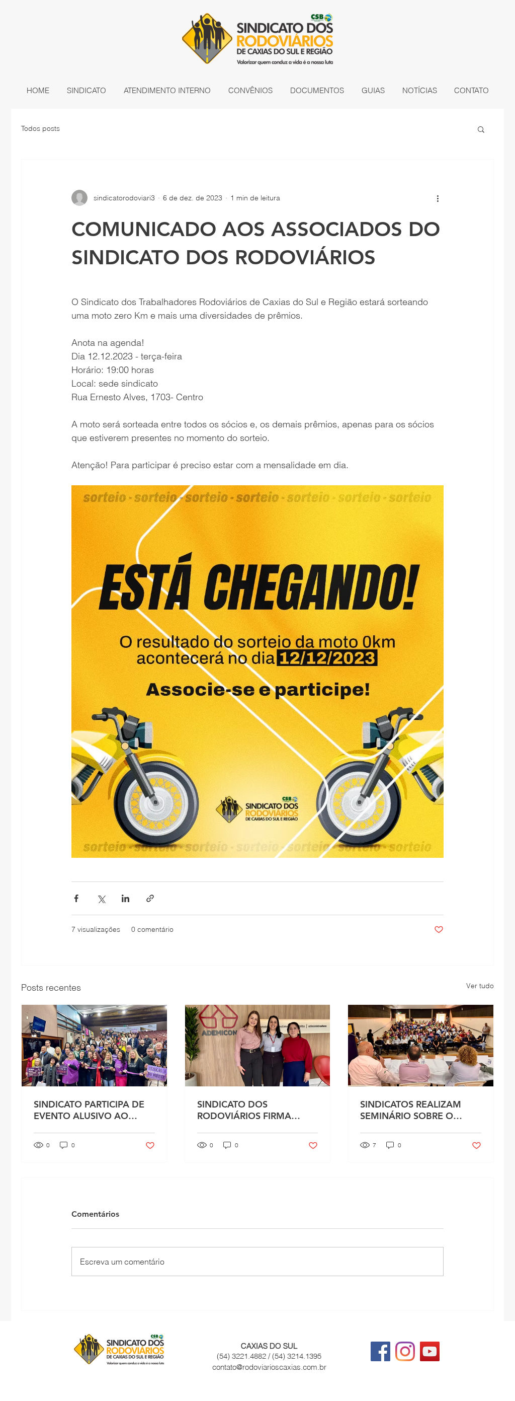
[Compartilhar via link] (150, 898)
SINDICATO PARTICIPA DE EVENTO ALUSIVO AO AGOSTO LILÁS (89, 1110)
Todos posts (40, 128)
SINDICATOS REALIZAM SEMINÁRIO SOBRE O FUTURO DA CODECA (410, 1110)
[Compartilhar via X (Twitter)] (101, 898)
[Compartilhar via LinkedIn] (125, 898)
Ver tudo (480, 985)
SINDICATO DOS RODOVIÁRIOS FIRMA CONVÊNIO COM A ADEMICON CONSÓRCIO (251, 1110)
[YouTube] (430, 1351)
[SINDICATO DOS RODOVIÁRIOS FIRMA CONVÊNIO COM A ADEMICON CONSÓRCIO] (257, 1045)
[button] (86, 90)
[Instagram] (405, 1351)
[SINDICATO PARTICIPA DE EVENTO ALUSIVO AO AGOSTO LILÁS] (94, 1045)
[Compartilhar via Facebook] (76, 898)
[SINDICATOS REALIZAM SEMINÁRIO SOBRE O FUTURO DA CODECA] (420, 1045)
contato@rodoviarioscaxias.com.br (269, 1367)
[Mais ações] (438, 198)
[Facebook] (380, 1351)
